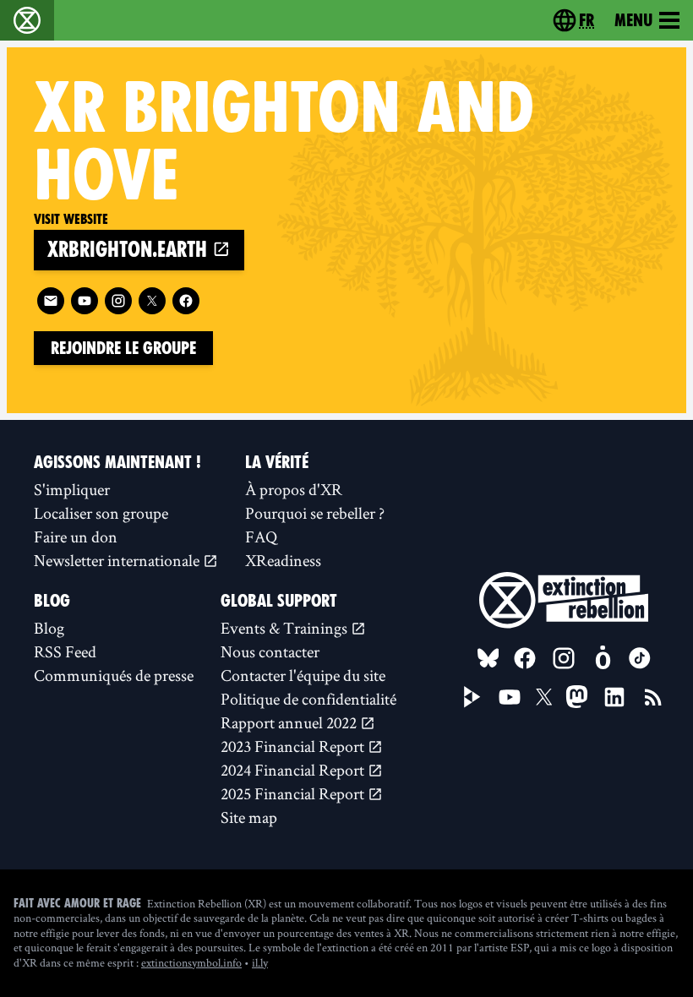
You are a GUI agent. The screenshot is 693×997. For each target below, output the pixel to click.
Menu (633, 20)
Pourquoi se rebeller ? (315, 513)
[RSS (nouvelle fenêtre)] (653, 697)
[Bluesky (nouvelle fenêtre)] (488, 658)
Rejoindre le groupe (123, 348)
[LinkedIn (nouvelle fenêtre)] (614, 697)
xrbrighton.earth (129, 249)
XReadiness (283, 560)
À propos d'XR (293, 489)
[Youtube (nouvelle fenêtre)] (84, 300)
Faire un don (75, 537)
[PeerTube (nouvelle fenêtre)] (472, 697)
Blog (49, 628)
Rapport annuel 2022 (290, 722)
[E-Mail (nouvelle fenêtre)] (50, 300)
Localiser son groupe (101, 513)
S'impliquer (72, 489)
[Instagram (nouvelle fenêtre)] (118, 300)
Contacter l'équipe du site (303, 675)
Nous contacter (270, 651)
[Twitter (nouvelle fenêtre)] (152, 300)
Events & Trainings (286, 628)
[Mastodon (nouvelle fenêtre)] (577, 696)
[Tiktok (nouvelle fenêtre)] (640, 658)
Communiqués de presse (114, 675)
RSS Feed (65, 651)
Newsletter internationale (118, 560)
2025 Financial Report (294, 793)
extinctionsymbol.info (191, 962)
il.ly (260, 962)
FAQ (261, 537)
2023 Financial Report (294, 746)
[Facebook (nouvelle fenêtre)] (185, 300)
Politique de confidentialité (308, 699)
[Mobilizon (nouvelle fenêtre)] (602, 658)
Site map (249, 817)
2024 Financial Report (294, 770)
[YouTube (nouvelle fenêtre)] (509, 697)
